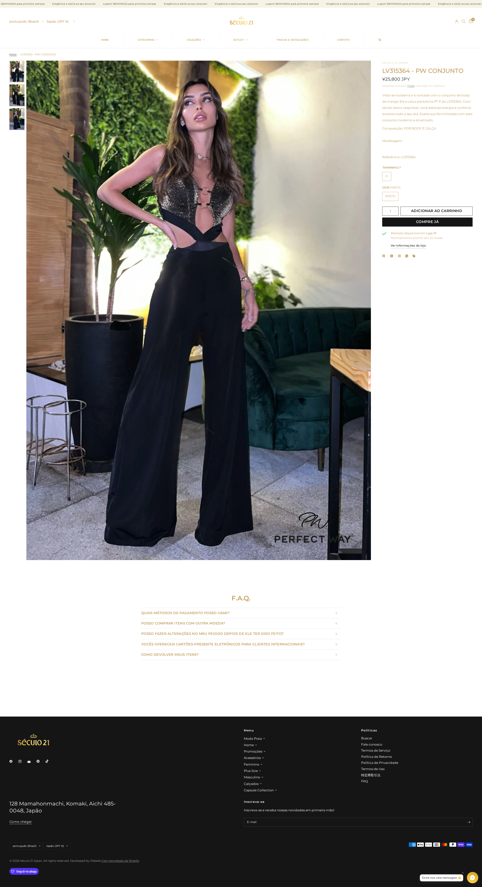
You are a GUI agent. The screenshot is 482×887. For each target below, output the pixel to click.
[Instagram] (22, 761)
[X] (392, 256)
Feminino (251, 764)
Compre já (427, 222)
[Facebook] (384, 256)
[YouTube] (31, 762)
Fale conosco (371, 744)
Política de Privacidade (379, 763)
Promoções (253, 751)
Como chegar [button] (20, 822)
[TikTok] (50, 761)
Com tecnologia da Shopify (120, 861)
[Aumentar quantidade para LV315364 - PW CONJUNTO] (395, 211)
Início (13, 54)
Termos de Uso (373, 769)
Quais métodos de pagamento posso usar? (185, 613)
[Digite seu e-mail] (469, 822)
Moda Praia (253, 738)
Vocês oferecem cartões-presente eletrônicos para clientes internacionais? (223, 644)
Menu (249, 730)
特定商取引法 (370, 775)
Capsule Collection (259, 790)
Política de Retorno (376, 757)
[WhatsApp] (407, 256)
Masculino (252, 777)
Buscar (366, 738)
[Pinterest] (400, 256)
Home (249, 745)
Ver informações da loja (408, 245)
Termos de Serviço (375, 750)
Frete (410, 85)
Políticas (369, 730)
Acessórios (252, 758)
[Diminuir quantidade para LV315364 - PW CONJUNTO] (385, 211)
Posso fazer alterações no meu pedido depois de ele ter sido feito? (212, 633)
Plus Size (251, 771)
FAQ (364, 781)
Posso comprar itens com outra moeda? (183, 623)
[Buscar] (463, 21)
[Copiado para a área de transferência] (414, 256)
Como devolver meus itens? (170, 654)
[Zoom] (363, 68)
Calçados (251, 784)
